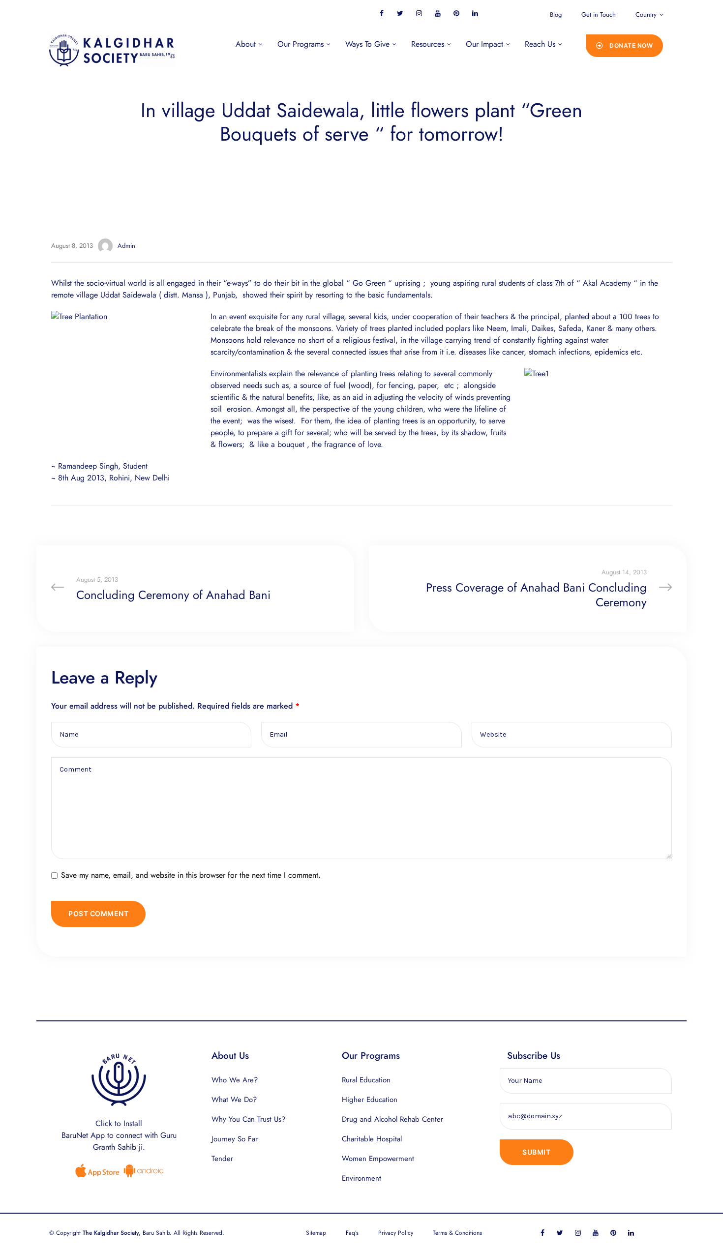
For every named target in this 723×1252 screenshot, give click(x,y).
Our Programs (300, 44)
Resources (427, 44)
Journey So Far (234, 1138)
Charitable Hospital (372, 1138)
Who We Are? (234, 1079)
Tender (222, 1158)
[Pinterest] (456, 13)
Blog (556, 14)
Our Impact (484, 44)
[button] (624, 45)
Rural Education (366, 1079)
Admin (126, 245)
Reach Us (540, 44)
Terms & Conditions (457, 1232)
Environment (361, 1178)
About (246, 44)
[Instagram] (419, 13)
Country (646, 14)
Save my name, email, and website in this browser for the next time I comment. (191, 875)
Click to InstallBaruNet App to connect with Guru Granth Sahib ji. (119, 1135)
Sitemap (316, 1232)
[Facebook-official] (381, 13)
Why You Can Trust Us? (248, 1119)
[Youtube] (437, 13)
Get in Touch (598, 14)
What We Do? (234, 1099)
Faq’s (352, 1232)
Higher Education (369, 1099)
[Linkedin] (475, 13)
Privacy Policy (395, 1232)
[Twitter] (400, 13)
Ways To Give (367, 44)
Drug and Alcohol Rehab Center (392, 1119)
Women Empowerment (378, 1158)
